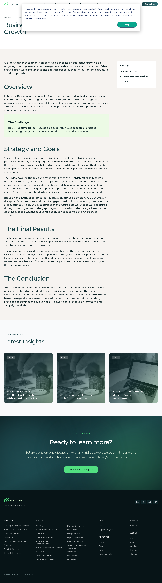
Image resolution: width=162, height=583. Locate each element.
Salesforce (71, 552)
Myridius (10, 17)
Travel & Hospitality (12, 553)
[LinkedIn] (137, 502)
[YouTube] (155, 502)
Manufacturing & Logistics (15, 541)
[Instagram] (149, 502)
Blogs (101, 542)
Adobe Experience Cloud (46, 529)
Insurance (8, 537)
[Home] (11, 4)
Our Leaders (135, 546)
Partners (134, 550)
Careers (134, 520)
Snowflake (71, 559)
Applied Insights (106, 529)
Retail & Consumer (12, 549)
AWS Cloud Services (44, 555)
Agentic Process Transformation (43, 542)
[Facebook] (143, 502)
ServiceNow (72, 556)
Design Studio (73, 534)
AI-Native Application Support (49, 547)
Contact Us (150, 4)
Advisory (39, 526)
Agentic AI (40, 533)
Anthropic (40, 551)
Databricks (72, 530)
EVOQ (101, 526)
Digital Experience (75, 538)
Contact (133, 554)
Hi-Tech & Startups (12, 533)
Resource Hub (105, 554)
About (133, 538)
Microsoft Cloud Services (78, 541)
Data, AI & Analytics (75, 526)
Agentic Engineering (45, 537)
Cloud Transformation (45, 559)
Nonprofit (8, 545)
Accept (127, 24)
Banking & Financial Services (16, 526)
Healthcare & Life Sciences (16, 529)
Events (102, 546)
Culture (133, 542)
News (101, 550)
